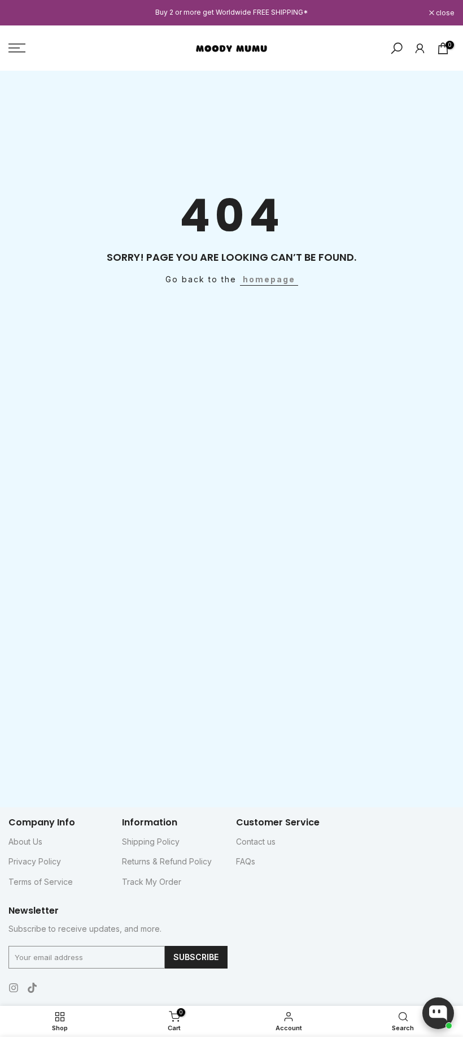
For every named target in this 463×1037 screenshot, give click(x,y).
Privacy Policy (34, 861)
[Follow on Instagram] (13, 988)
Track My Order (151, 882)
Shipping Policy (151, 841)
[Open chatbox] (438, 1013)
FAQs (245, 861)
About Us (25, 841)
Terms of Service (40, 882)
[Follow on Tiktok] (32, 988)
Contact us (256, 841)
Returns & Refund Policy (167, 861)
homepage (269, 279)
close (24, 13)
